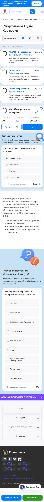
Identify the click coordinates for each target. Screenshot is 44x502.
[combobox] (21, 11)
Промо (37, 52)
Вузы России (7, 19)
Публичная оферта (9, 475)
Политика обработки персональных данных (17, 478)
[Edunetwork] (5, 11)
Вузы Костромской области (28, 19)
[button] (22, 409)
